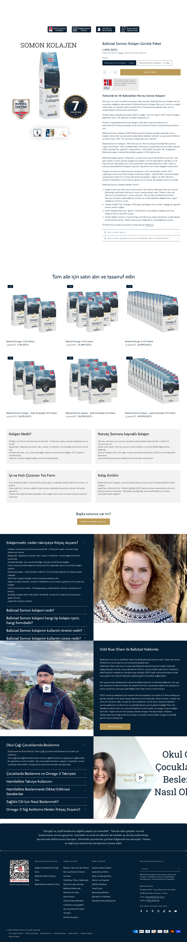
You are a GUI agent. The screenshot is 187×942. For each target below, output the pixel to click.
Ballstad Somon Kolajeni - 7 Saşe (119, 63)
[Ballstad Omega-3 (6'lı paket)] (93, 311)
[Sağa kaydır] (70, 133)
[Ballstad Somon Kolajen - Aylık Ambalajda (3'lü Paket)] (34, 383)
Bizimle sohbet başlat (93, 522)
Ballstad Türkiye (19, 930)
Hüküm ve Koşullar (100, 880)
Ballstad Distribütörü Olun (47, 884)
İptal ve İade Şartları (101, 876)
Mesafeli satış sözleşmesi (104, 900)
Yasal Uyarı (97, 888)
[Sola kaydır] (30, 133)
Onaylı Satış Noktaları (73, 900)
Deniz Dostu (69, 896)
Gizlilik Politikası (99, 884)
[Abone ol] (179, 868)
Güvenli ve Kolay (71, 892)
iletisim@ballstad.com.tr (155, 897)
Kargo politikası (60, 933)
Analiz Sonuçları (71, 917)
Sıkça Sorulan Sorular (73, 884)
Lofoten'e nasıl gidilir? (73, 905)
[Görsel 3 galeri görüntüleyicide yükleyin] (46, 133)
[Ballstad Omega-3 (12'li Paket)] (153, 311)
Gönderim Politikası (101, 896)
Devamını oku (115, 727)
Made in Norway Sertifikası (76, 867)
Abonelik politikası (100, 892)
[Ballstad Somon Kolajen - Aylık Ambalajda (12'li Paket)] (153, 383)
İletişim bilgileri (86, 933)
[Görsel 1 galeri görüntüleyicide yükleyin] (37, 133)
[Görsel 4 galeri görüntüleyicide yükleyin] (54, 133)
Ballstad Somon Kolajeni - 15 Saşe (154, 63)
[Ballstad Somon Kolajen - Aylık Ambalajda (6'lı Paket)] (93, 383)
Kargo (121, 53)
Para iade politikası (16, 933)
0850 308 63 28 (153, 900)
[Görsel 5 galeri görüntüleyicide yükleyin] (62, 133)
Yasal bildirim (73, 933)
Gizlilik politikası (32, 933)
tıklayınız (149, 224)
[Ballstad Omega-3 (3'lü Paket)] (34, 311)
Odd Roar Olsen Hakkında (75, 880)
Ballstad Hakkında (72, 888)
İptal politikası (14, 936)
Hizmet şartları (46, 933)
